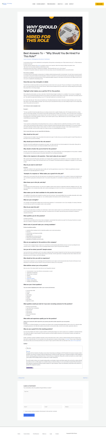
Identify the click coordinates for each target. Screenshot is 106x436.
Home (34, 3)
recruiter (67, 339)
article (39, 65)
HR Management (35, 59)
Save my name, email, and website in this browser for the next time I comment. (41, 411)
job (63, 176)
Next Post (85, 377)
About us (60, 3)
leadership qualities (31, 278)
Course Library (41, 3)
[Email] (32, 367)
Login (66, 3)
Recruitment (41, 59)
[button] (45, 4)
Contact (71, 3)
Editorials (28, 351)
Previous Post (21, 377)
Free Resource (51, 3)
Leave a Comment (27, 59)
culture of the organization (75, 340)
